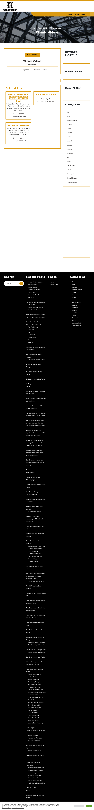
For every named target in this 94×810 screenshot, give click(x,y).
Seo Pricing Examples (34, 682)
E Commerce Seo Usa (34, 695)
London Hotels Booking (35, 548)
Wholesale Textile (33, 778)
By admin (26, 70)
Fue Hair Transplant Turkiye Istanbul (34, 587)
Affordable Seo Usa (34, 687)
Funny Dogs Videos (46, 94)
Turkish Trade (71, 166)
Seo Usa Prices (32, 700)
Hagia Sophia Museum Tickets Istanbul (35, 528)
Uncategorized (44, 28)
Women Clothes (72, 182)
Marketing (70, 153)
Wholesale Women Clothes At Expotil (35, 747)
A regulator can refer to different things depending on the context (36, 414)
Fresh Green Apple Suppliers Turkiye (34, 670)
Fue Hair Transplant (34, 740)
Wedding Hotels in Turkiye (35, 770)
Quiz (29, 332)
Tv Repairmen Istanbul (34, 511)
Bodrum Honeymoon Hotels (36, 642)
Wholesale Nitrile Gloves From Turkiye (35, 796)
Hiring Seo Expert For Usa (35, 697)
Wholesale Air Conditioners (36, 282)
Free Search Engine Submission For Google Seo (35, 609)
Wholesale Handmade (34, 775)
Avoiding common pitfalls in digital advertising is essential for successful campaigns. (36, 433)
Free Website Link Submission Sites (35, 624)
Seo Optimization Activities (36, 702)
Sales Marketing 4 (33, 715)
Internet (69, 141)
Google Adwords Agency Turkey (35, 657)
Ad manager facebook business (35, 302)
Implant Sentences (33, 677)
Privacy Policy (80, 14)
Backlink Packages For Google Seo (35, 756)
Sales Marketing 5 (33, 713)
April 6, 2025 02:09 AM (19, 116)
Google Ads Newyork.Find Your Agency (35, 486)
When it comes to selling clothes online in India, (36, 400)
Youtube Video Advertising (36, 768)
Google (69, 128)
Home (70, 14)
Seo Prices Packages (34, 707)
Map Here (31, 329)
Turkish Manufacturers (35, 780)
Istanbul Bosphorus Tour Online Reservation (35, 500)
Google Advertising (33, 679)
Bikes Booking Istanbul (35, 556)
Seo (68, 157)
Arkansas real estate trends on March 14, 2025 (35, 348)
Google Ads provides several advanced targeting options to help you (35, 462)
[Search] (21, 283)
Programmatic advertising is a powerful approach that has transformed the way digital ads (35, 423)
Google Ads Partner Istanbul (36, 652)
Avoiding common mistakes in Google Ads (34, 471)
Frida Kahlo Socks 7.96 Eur (36, 581)
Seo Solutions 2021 (34, 705)
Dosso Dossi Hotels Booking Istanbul (34, 542)
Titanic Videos (32, 287)
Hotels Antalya (32, 773)
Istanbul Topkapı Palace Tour (36, 546)
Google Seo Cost (33, 735)
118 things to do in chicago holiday (34, 373)
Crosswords (31, 335)
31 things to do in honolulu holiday (34, 385)
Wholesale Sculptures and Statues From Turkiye (34, 663)
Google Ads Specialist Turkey (37, 645)
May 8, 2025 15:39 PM (47, 101)
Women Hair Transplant (35, 738)
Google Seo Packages (34, 750)
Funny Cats (31, 292)
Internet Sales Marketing (35, 723)
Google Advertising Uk (34, 674)
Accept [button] (89, 806)
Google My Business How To (36, 690)
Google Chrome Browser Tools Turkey (35, 631)
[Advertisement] (76, 225)
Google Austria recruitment (36, 307)
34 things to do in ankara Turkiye (36, 379)
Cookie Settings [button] (79, 806)
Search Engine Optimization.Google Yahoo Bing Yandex (35, 730)
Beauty (69, 116)
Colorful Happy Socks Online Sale (34, 567)
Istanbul (69, 145)
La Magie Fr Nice (33, 561)
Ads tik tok (31, 297)
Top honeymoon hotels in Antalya (33, 356)
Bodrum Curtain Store (34, 295)
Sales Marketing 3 (33, 718)
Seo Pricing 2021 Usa (18, 125)
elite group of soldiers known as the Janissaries (35, 392)
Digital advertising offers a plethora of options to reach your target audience (34, 452)
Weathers (31, 340)
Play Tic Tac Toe (33, 327)
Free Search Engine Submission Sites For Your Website (35, 617)
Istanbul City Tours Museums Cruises (35, 535)
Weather (30, 342)
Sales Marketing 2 (33, 720)
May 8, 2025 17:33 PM (40, 70)
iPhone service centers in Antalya (33, 366)
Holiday (69, 133)
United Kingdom (72, 178)
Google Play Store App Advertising (33, 764)
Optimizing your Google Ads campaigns (33, 478)
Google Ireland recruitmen (36, 310)
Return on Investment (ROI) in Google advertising (35, 407)
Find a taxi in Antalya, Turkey (36, 359)
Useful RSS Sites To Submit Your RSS (36, 595)
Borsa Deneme (32, 284)
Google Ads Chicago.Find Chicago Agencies (33, 493)
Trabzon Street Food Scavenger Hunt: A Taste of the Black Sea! (18, 97)
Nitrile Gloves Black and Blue (36, 783)
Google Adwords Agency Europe (36, 650)
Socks (69, 161)
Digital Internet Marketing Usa (37, 692)
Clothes (69, 124)
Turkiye (69, 170)
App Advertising (32, 710)
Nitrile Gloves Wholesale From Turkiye (35, 789)
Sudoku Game (32, 337)
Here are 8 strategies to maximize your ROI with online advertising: (35, 519)
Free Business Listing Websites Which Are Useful (35, 602)
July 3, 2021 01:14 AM (19, 141)
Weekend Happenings (34, 559)
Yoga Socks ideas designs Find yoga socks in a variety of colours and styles (35, 576)
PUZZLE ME (31, 305)
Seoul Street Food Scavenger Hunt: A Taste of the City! (35, 323)
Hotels (69, 137)
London (69, 149)
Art (68, 112)
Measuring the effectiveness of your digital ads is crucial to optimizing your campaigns (35, 442)
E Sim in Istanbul (33, 551)
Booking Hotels (72, 120)
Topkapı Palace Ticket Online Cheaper (34, 508)
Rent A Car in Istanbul (34, 554)
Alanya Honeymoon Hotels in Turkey (35, 638)
